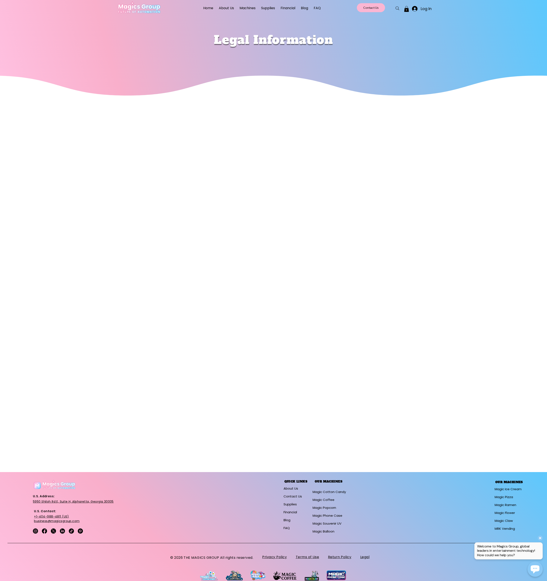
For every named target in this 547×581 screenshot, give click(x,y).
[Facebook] (44, 531)
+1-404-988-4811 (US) (51, 516)
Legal (364, 557)
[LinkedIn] (62, 531)
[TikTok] (71, 531)
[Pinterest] (80, 531)
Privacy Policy (274, 557)
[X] (53, 531)
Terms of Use (307, 557)
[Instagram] (35, 531)
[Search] (397, 8)
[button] (247, 8)
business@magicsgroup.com (56, 521)
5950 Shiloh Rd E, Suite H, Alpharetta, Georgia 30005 (73, 501)
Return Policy (339, 557)
